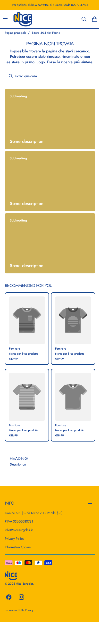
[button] (5, 19)
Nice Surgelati (24, 583)
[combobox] (48, 81)
